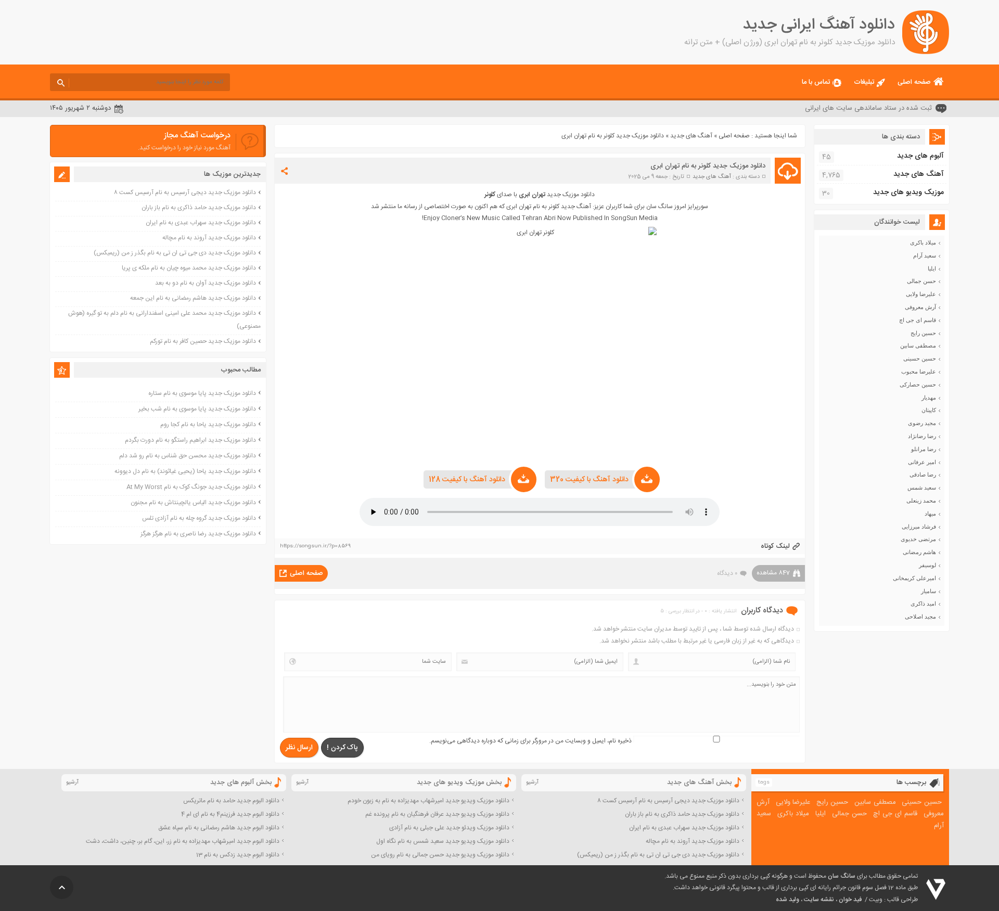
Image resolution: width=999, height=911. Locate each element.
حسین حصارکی (918, 384)
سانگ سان (841, 876)
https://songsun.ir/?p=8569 (315, 546)
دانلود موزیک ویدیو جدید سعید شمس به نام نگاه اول (442, 841)
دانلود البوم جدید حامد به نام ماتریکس (231, 800)
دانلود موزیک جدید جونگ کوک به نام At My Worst (191, 487)
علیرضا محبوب (918, 371)
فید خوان (850, 899)
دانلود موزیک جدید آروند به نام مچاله (209, 238)
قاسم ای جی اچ (917, 320)
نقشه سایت (819, 899)
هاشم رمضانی (919, 552)
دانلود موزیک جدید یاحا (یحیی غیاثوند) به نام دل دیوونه (185, 471)
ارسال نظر (299, 747)
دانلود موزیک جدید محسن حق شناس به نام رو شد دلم (187, 456)
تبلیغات (864, 82)
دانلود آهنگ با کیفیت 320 (589, 479)
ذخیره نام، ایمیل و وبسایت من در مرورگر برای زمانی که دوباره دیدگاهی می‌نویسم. (530, 741)
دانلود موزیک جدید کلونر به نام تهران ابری (707, 166)
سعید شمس (921, 487)
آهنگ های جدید (691, 136)
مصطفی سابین (918, 345)
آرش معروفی (920, 307)
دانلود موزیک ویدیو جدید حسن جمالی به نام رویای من (440, 855)
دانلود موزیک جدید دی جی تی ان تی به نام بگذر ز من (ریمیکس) (175, 253)
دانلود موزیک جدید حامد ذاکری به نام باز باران (199, 207)
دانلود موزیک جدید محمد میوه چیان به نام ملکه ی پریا (189, 268)
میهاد (930, 513)
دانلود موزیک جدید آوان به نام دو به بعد (205, 283)
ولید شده (787, 899)
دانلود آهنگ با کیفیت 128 (467, 479)
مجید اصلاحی (920, 616)
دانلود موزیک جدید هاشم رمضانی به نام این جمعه (193, 298)
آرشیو (532, 782)
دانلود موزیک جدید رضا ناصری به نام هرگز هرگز (198, 534)
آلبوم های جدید (920, 156)
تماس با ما (816, 82)
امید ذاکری (923, 603)
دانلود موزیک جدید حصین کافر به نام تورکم (203, 341)
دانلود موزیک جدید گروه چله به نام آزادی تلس (199, 518)
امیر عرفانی (922, 462)
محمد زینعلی (921, 500)
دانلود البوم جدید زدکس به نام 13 (237, 855)
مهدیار (928, 397)
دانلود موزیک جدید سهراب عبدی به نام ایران (201, 222)
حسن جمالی (921, 281)
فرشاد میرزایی (919, 526)
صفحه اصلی (914, 82)
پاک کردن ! (342, 747)
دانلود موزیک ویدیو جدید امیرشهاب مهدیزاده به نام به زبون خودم (428, 800)
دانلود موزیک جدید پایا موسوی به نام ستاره (202, 393)
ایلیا (932, 268)
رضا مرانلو (923, 449)
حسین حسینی (919, 358)
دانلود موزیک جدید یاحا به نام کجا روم (208, 424)
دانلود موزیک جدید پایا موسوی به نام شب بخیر (197, 409)
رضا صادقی (923, 474)
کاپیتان (928, 410)
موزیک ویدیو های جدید (908, 192)
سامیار (928, 591)
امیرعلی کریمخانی (914, 578)
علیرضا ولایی (921, 294)
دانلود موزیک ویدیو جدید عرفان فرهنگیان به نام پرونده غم (437, 814)
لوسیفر (927, 565)
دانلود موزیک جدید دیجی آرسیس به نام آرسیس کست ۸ (185, 192)
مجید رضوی (922, 423)
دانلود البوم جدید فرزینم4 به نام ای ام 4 (230, 814)
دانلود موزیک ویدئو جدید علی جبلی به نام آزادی (449, 828)
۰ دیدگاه (727, 573)
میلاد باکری (923, 242)
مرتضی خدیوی (918, 539)
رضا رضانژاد (922, 436)
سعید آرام (924, 255)
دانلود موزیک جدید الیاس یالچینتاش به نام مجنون (193, 502)
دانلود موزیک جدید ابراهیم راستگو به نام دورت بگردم (190, 440)
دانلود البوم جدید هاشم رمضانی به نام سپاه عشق (218, 828)
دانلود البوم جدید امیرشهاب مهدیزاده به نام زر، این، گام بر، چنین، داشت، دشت (182, 841)
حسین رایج (923, 333)
